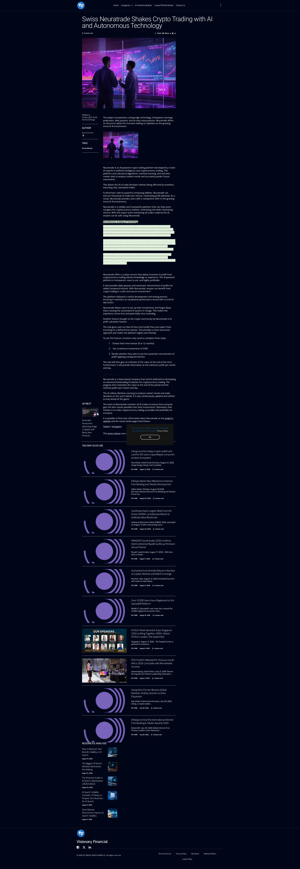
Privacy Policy (162, 431)
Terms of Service (164, 854)
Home (116, 5)
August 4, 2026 (87, 819)
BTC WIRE (134, 469)
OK (150, 437)
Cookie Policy (187, 859)
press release (114, 433)
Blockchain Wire (88, 133)
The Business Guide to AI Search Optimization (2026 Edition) (92, 780)
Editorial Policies (210, 854)
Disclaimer (195, 854)
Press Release (87, 148)
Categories (125, 5)
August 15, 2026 (87, 759)
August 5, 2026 (87, 805)
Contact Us (180, 5)
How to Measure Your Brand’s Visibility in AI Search (92, 752)
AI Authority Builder (143, 5)
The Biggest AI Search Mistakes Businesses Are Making (92, 766)
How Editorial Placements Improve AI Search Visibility (93, 812)
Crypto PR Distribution (164, 5)
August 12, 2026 (87, 773)
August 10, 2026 (87, 787)
